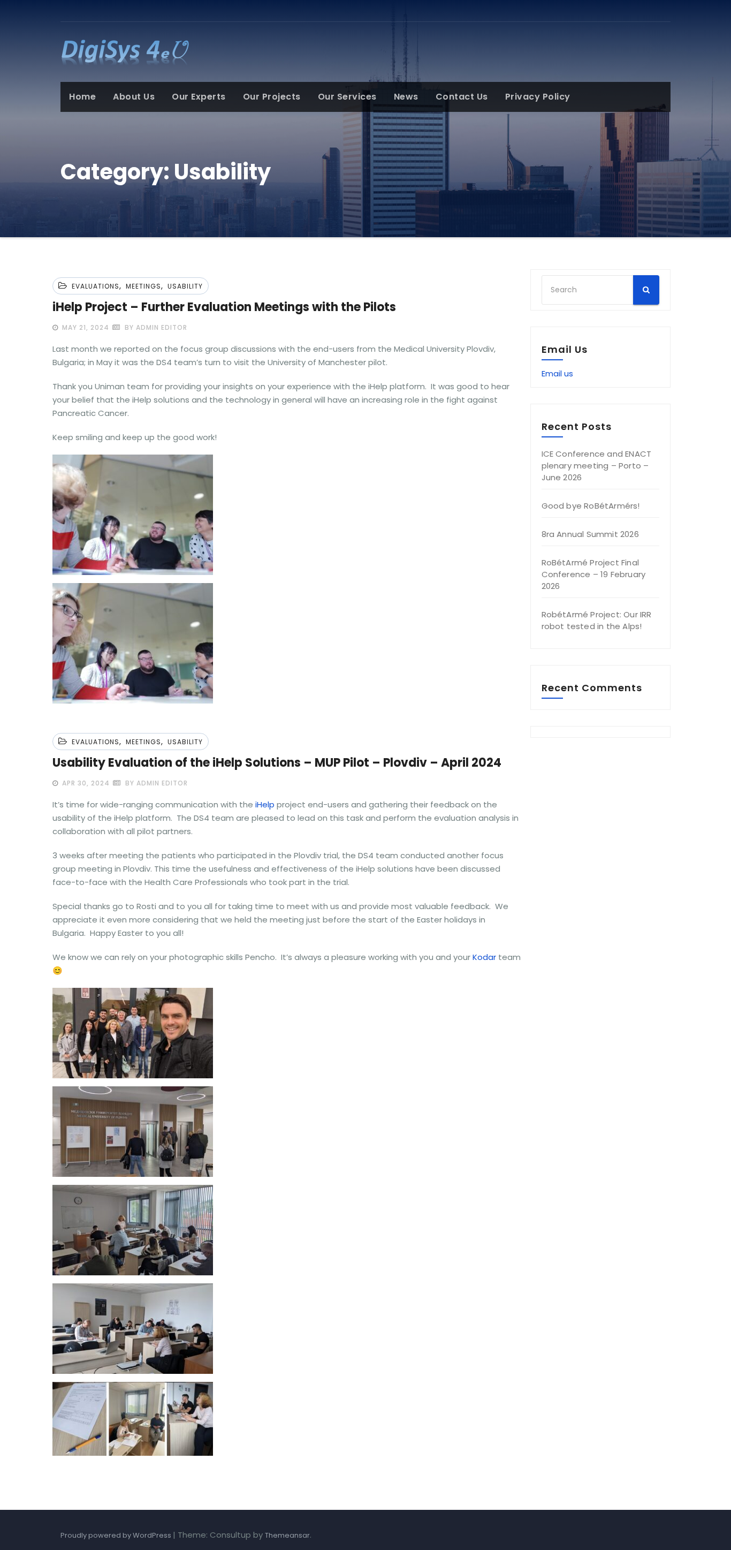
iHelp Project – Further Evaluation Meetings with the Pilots (224, 307)
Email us (557, 373)
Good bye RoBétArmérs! (591, 505)
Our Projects (272, 96)
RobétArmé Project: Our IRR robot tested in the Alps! (597, 620)
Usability (185, 286)
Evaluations (95, 286)
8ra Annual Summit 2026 (590, 534)
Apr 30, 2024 (85, 783)
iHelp (265, 804)
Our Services (347, 96)
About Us (134, 96)
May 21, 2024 (84, 327)
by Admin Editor (155, 327)
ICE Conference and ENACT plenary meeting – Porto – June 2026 (597, 465)
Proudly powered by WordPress (116, 1535)
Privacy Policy (537, 96)
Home (82, 96)
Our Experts (199, 96)
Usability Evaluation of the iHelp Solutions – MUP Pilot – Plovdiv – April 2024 (276, 762)
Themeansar (287, 1535)
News (406, 96)
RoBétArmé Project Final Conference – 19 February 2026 (594, 574)
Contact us (462, 96)
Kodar (484, 957)
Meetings (143, 286)
